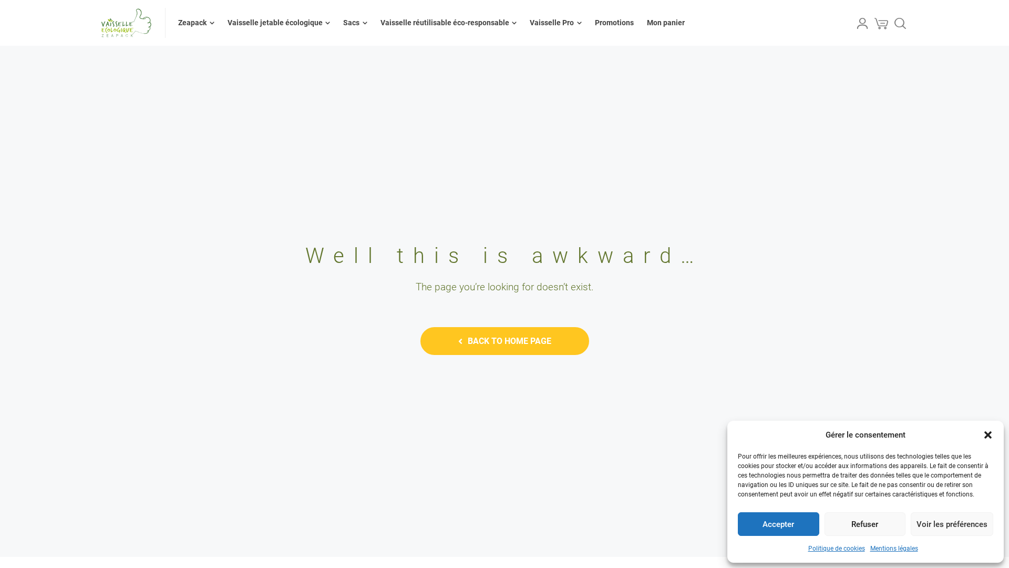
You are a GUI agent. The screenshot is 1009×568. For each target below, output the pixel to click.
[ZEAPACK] (126, 23)
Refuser (864, 524)
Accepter (778, 524)
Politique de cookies (836, 548)
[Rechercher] (900, 23)
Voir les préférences (952, 524)
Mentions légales (894, 548)
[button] (988, 435)
